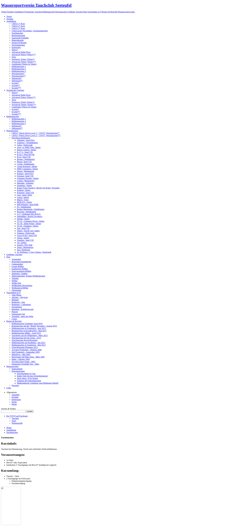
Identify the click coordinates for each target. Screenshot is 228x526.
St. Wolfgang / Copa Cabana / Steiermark (34, 252)
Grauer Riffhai (18, 266)
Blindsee (15, 300)
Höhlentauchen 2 (19, 69)
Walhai (14, 281)
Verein (4, 12)
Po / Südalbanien (24, 207)
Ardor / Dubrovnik (25, 145)
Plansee (15, 312)
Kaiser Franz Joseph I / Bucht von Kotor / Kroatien (38, 188)
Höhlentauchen (48, 12)
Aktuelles (16, 395)
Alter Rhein (16, 295)
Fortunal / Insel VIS (25, 176)
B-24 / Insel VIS (24, 157)
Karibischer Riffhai (20, 269)
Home (14, 404)
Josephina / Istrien (24, 185)
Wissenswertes (124, 12)
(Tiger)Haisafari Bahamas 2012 (25, 347)
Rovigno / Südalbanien (26, 212)
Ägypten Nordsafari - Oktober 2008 (27, 350)
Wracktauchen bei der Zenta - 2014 (26, 338)
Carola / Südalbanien (25, 164)
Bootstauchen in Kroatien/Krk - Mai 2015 (29, 331)
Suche (14, 402)
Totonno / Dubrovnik (26, 233)
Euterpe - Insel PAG (25, 173)
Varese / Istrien (23, 238)
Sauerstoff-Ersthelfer (20, 38)
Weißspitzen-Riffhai (20, 288)
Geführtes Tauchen (75, 12)
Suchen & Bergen (19, 43)
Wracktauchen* (18, 73)
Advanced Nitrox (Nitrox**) (23, 54)
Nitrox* (15, 50)
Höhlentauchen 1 (19, 66)
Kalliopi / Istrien (23, 190)
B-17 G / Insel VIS (25, 152)
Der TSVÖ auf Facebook (17, 416)
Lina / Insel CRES (24, 195)
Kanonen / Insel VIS (25, 193)
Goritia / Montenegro (25, 181)
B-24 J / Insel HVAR (25, 154)
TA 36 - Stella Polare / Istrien (29, 223)
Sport (14, 421)
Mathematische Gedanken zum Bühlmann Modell (37, 383)
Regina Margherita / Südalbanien (30, 209)
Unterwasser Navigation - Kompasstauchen (30, 31)
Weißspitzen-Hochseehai (22, 285)
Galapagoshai (17, 264)
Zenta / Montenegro (25, 247)
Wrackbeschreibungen (21, 138)
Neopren (15, 385)
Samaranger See (18, 314)
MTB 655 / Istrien (24, 202)
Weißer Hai (16, 283)
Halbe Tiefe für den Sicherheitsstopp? (32, 376)
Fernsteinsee (17, 307)
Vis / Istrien (21, 243)
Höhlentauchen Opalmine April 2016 (27, 323)
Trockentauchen (18, 45)
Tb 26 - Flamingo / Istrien (27, 226)
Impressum (16, 399)
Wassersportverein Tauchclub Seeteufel (36, 5)
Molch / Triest (22, 200)
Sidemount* (17, 78)
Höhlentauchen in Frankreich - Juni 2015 (29, 328)
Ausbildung (19, 12)
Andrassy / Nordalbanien (27, 143)
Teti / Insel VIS (23, 228)
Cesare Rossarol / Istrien (27, 166)
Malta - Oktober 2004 (21, 359)
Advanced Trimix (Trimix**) (24, 62)
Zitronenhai (16, 290)
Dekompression (18, 371)
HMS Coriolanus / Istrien (27, 169)
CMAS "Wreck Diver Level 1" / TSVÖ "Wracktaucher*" (36, 133)
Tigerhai (15, 278)
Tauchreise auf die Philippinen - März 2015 (30, 335)
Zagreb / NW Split (24, 245)
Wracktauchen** (19, 76)
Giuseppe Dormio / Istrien (28, 178)
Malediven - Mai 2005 (21, 354)
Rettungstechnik (18, 35)
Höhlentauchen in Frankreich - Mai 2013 (29, 345)
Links (132, 12)
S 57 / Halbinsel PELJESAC (29, 214)
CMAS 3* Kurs (18, 28)
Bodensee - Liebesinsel (21, 304)
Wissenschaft (17, 423)
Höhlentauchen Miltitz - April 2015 (26, 333)
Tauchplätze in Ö (94, 12)
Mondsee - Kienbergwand (22, 309)
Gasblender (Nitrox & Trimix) (24, 64)
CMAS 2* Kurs (18, 26)
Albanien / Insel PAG (26, 140)
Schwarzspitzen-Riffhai (21, 271)
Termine (10, 12)
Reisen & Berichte (109, 12)
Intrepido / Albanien (25, 183)
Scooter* (15, 83)
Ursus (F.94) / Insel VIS (27, 235)
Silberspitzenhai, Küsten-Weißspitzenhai (28, 276)
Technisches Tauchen (33, 12)
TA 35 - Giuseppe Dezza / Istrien (30, 221)
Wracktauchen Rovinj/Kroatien (24, 340)
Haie (85, 12)
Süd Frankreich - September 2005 (26, 352)
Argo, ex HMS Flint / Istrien (29, 147)
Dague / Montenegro (25, 171)
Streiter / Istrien (23, 219)
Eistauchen (16, 47)
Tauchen (15, 418)
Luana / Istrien (23, 197)
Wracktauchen (61, 12)
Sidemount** (17, 81)
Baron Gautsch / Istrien (26, 150)
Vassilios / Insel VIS (25, 240)
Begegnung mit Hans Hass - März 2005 (28, 357)
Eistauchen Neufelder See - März (25, 364)
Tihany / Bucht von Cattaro (28, 231)
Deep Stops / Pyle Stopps (27, 378)
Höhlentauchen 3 (19, 71)
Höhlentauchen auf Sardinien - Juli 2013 (28, 342)
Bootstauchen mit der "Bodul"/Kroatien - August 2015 (34, 326)
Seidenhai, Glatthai (19, 273)
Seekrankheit (17, 369)
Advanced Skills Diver (21, 52)
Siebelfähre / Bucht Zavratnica (29, 216)
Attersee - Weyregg (20, 297)
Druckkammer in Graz (26, 373)
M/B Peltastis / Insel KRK (28, 204)
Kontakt (15, 397)
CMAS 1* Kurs (18, 23)
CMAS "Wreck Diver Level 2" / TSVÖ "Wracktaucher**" (36, 135)
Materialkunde (18, 40)
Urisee (14, 319)
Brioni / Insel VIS (24, 162)
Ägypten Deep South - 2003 (23, 362)
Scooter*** (16, 88)
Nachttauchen (17, 33)
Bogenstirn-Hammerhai (21, 262)
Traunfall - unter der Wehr (22, 316)
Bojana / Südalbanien (26, 159)
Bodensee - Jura (18, 302)
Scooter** (16, 85)
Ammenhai (16, 259)
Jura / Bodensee (23, 250)
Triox (14, 57)
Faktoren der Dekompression (29, 381)
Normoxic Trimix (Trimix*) (23, 59)
